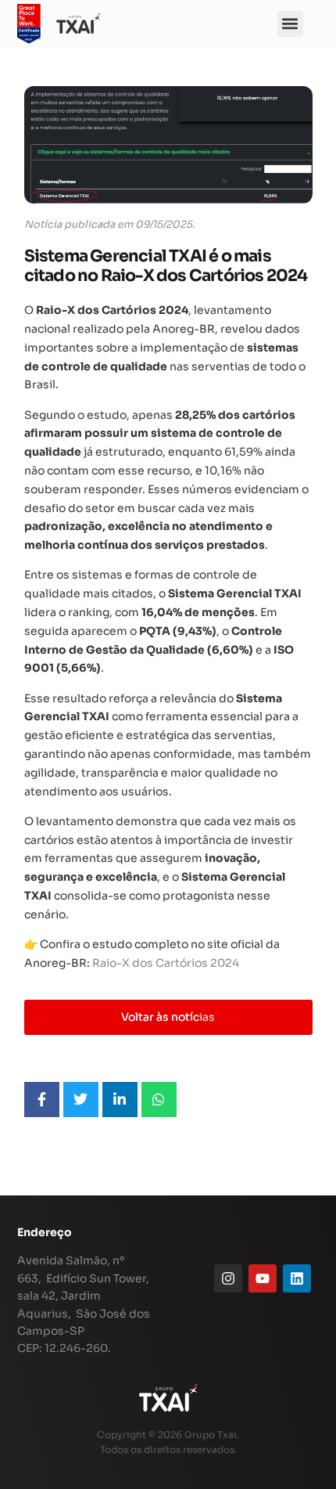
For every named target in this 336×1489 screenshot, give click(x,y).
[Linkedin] (297, 1278)
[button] (290, 24)
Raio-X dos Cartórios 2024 (165, 963)
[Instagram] (228, 1278)
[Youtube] (262, 1278)
